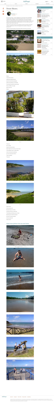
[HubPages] (26, 1)
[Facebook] (3, 9)
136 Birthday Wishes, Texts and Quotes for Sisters (45, 26)
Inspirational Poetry (45, 9)
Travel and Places (45, 30)
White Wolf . (44, 10)
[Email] (3, 14)
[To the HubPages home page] (4, 396)
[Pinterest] (3, 11)
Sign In (46, 1)
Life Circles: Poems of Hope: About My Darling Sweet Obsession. (46, 16)
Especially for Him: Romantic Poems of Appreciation (45, 46)
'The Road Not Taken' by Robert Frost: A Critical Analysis (45, 52)
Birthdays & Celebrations (46, 24)
